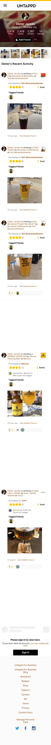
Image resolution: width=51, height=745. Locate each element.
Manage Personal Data (25, 720)
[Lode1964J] (17, 293)
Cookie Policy (25, 712)
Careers (25, 694)
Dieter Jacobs (14, 73)
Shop (25, 685)
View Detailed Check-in (28, 136)
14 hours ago (12, 286)
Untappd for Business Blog (25, 670)
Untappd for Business (25, 665)
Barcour (27, 358)
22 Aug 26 (11, 560)
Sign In (25, 652)
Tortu (20, 495)
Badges (25, 681)
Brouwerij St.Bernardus (23, 76)
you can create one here (36, 644)
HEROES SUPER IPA (16, 356)
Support (25, 690)
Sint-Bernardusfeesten (17, 78)
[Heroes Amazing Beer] (17, 430)
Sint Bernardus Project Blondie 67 (22, 222)
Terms (25, 703)
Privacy (25, 708)
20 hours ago (12, 423)
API (25, 699)
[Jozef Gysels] (22, 430)
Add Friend (24, 39)
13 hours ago (12, 136)
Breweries (25, 676)
